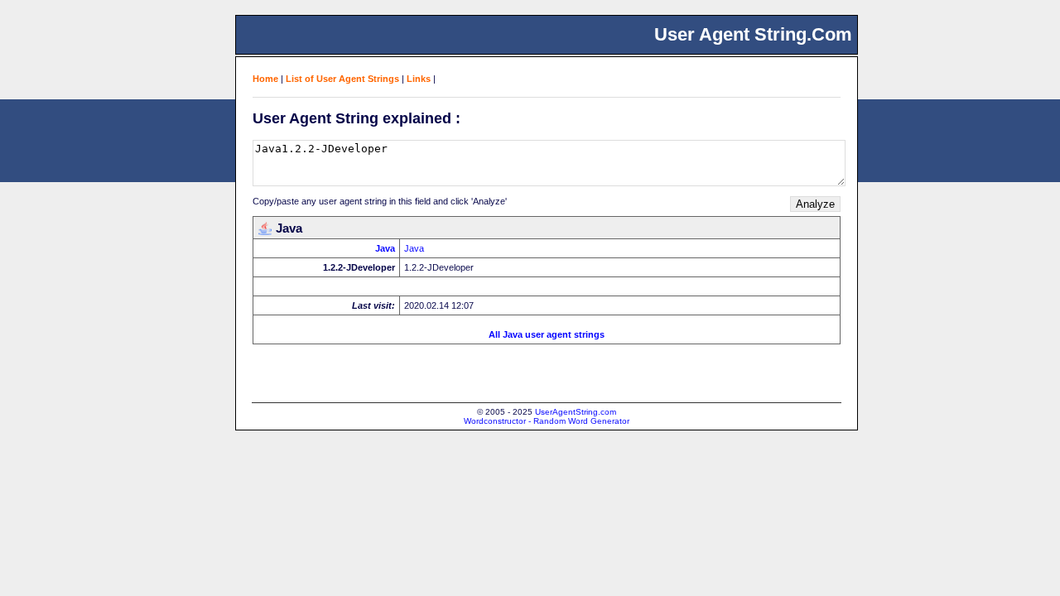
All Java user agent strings (547, 334)
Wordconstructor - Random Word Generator (546, 420)
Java (385, 248)
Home (265, 79)
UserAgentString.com (575, 411)
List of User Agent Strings (342, 79)
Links (419, 79)
